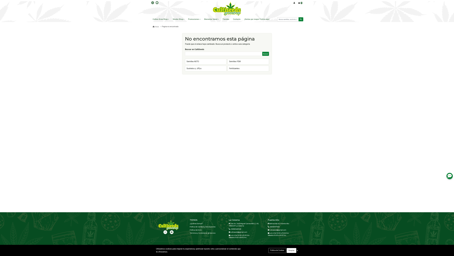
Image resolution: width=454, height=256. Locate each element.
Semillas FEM (235, 61)
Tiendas (226, 19)
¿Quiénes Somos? (196, 223)
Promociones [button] (193, 19)
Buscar (265, 54)
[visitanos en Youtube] (157, 2)
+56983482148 (235, 229)
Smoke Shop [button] (178, 19)
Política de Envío (196, 230)
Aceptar (291, 250)
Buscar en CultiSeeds (194, 49)
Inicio (157, 27)
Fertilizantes (234, 68)
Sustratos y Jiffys (194, 68)
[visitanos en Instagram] (152, 2)
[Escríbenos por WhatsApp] (449, 176)
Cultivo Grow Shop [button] (160, 19)
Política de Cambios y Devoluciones (202, 227)
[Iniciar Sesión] (294, 3)
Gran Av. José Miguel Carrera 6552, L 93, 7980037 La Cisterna (244, 225)
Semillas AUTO (193, 61)
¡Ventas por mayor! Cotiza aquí (256, 19)
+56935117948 (274, 227)
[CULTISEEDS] (227, 9)
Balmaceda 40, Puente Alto (279, 223)
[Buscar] (301, 19)
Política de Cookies (277, 250)
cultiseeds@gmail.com (238, 232)
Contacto (236, 19)
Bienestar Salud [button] (210, 19)
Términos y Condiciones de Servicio (203, 233)
